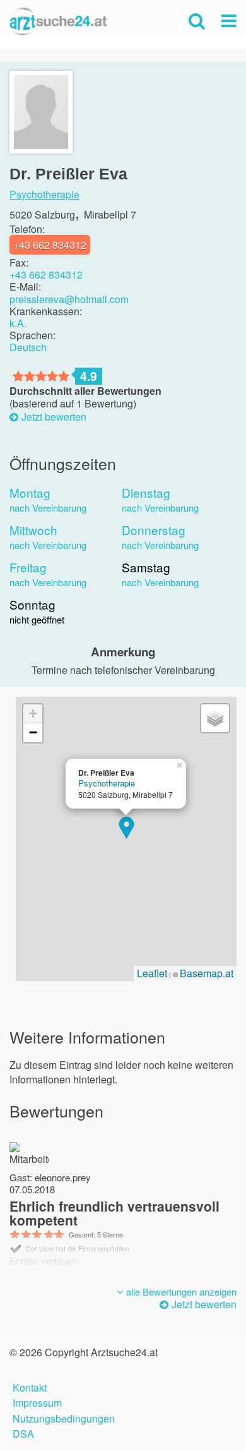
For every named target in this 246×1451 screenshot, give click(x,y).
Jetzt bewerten (53, 417)
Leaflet (152, 973)
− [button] (33, 732)
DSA (23, 1432)
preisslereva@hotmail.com (69, 299)
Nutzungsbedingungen (64, 1417)
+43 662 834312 (46, 274)
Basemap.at (206, 973)
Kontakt (30, 1386)
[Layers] (215, 718)
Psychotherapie (44, 195)
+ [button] (33, 713)
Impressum (37, 1401)
